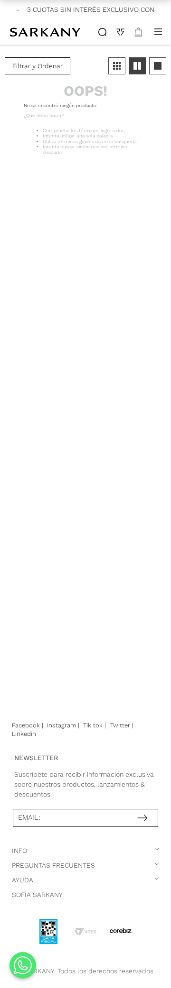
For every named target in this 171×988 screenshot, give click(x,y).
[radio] (116, 65)
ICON (102, 32)
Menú (158, 31)
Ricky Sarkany (46, 31)
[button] (37, 65)
